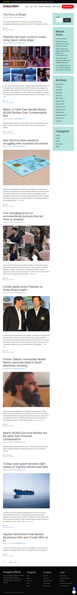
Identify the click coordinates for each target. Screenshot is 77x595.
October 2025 (60, 112)
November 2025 (60, 109)
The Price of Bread (14, 14)
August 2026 (60, 84)
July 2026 (59, 87)
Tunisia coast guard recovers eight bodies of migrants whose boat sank (25, 465)
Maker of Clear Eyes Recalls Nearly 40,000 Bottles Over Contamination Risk (25, 112)
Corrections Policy (64, 585)
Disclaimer (62, 580)
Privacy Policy (63, 575)
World (35, 6)
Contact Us (46, 578)
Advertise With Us (67, 6)
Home (26, 6)
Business (41, 6)
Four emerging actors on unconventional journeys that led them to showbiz (23, 216)
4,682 (10, 562)
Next (15, 562)
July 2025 (59, 121)
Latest (31, 6)
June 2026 (59, 90)
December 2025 (60, 107)
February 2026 (60, 101)
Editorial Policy (46, 585)
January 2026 (60, 104)
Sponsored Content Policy (66, 583)
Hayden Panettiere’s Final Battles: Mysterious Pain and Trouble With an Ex (25, 537)
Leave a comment (9, 29)
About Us (45, 575)
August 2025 (59, 118)
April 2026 (59, 95)
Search (58, 17)
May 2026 (59, 92)
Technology (48, 6)
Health (53, 6)
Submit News (46, 583)
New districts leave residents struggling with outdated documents (25, 142)
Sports (58, 6)
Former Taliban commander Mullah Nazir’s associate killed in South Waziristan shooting (24, 362)
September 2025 (61, 115)
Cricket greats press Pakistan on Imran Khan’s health (23, 288)
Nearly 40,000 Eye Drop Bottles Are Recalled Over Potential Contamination (25, 436)
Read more (21, 200)
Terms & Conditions (64, 578)
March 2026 (59, 98)
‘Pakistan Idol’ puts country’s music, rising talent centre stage (25, 38)
